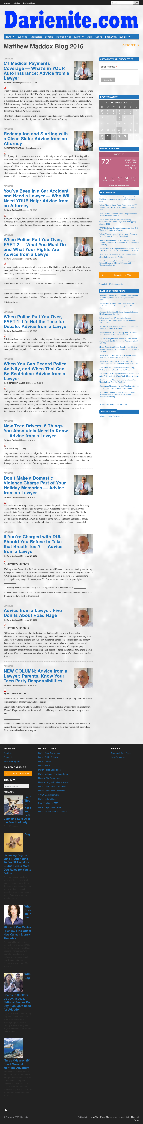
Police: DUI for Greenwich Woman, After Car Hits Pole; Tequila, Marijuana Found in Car (117, 356)
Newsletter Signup (29, 3)
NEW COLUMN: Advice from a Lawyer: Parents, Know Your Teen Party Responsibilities (35, 676)
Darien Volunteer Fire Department (53, 773)
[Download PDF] (5, 87)
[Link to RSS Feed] (6, 1109)
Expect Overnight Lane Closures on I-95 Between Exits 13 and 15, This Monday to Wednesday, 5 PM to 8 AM (118, 340)
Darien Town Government (49, 752)
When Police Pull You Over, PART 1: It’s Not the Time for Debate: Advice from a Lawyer (36, 321)
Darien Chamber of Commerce (51, 786)
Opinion (8, 58)
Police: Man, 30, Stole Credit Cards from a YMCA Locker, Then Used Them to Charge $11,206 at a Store (118, 207)
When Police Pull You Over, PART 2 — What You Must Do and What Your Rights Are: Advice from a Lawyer (35, 246)
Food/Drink (111, 36)
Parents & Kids (64, 36)
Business (22, 36)
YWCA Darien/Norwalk (48, 794)
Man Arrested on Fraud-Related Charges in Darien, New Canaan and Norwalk (118, 214)
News (8, 36)
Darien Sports (108, 411)
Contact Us (16, 3)
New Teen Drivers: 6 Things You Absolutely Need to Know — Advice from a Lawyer (36, 430)
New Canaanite (118, 757)
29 (102, 110)
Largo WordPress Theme (101, 1117)
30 (108, 110)
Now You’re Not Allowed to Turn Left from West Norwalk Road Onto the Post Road (117, 255)
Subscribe (129, 45)
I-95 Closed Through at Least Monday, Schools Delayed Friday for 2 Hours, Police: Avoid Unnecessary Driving (117, 262)
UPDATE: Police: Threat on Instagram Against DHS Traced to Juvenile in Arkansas (118, 229)
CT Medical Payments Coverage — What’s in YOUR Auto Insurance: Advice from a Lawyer (36, 70)
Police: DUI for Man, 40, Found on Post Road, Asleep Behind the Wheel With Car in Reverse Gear (118, 362)
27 (102, 136)
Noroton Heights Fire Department (53, 782)
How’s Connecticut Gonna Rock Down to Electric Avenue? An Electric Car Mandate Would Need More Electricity (119, 242)
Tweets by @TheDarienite (111, 283)
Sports (98, 36)
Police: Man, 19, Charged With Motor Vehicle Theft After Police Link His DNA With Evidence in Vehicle (119, 249)
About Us (7, 3)
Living (77, 36)
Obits (90, 36)
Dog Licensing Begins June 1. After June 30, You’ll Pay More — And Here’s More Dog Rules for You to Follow (17, 853)
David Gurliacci (13, 82)
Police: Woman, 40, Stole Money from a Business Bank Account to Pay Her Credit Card (118, 235)
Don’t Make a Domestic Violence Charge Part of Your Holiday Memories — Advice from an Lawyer (35, 485)
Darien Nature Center (47, 798)
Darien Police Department (49, 769)
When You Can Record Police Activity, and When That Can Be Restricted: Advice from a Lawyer (35, 371)
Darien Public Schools (48, 757)
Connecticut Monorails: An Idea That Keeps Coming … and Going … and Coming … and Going (119, 387)
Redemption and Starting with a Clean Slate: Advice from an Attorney (36, 138)
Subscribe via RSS (122, 275)
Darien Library (44, 761)
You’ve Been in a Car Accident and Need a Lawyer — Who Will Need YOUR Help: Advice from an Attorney (37, 198)
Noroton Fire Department (49, 778)
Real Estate (36, 36)
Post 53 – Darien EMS (48, 803)
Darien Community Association (51, 790)
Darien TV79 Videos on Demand (52, 811)
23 (119, 129)
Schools (49, 36)
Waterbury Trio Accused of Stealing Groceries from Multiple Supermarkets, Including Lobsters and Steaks (118, 198)
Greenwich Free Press (121, 752)
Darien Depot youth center (50, 807)
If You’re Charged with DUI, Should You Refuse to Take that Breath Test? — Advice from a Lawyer (33, 543)
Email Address (109, 67)
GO (136, 2)
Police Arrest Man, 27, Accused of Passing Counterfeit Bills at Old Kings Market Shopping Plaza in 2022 (117, 221)
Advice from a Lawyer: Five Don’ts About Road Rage (33, 612)
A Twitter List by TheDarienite (113, 404)
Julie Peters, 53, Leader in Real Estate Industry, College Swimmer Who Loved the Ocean (117, 368)
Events (123, 36)
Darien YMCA (44, 765)
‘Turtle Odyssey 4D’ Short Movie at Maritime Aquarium (17, 1064)
